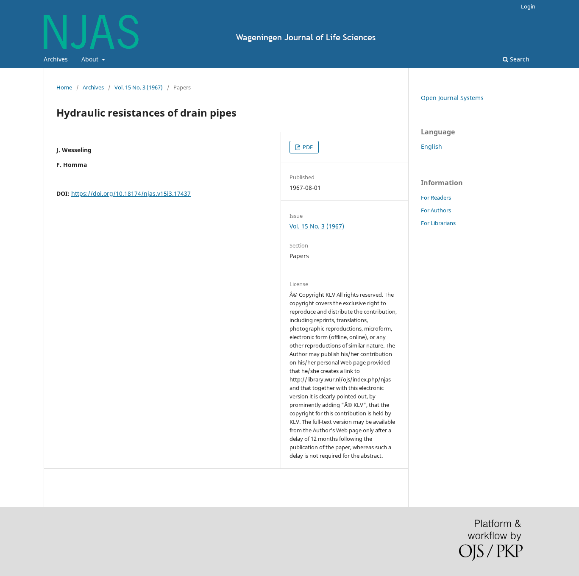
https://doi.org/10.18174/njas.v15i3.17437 (131, 193)
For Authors (436, 210)
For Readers (436, 197)
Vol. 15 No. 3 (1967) (138, 87)
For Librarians (438, 223)
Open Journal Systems (452, 98)
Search (518, 59)
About (90, 59)
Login (528, 6)
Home (64, 87)
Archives (56, 59)
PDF (307, 147)
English (431, 146)
